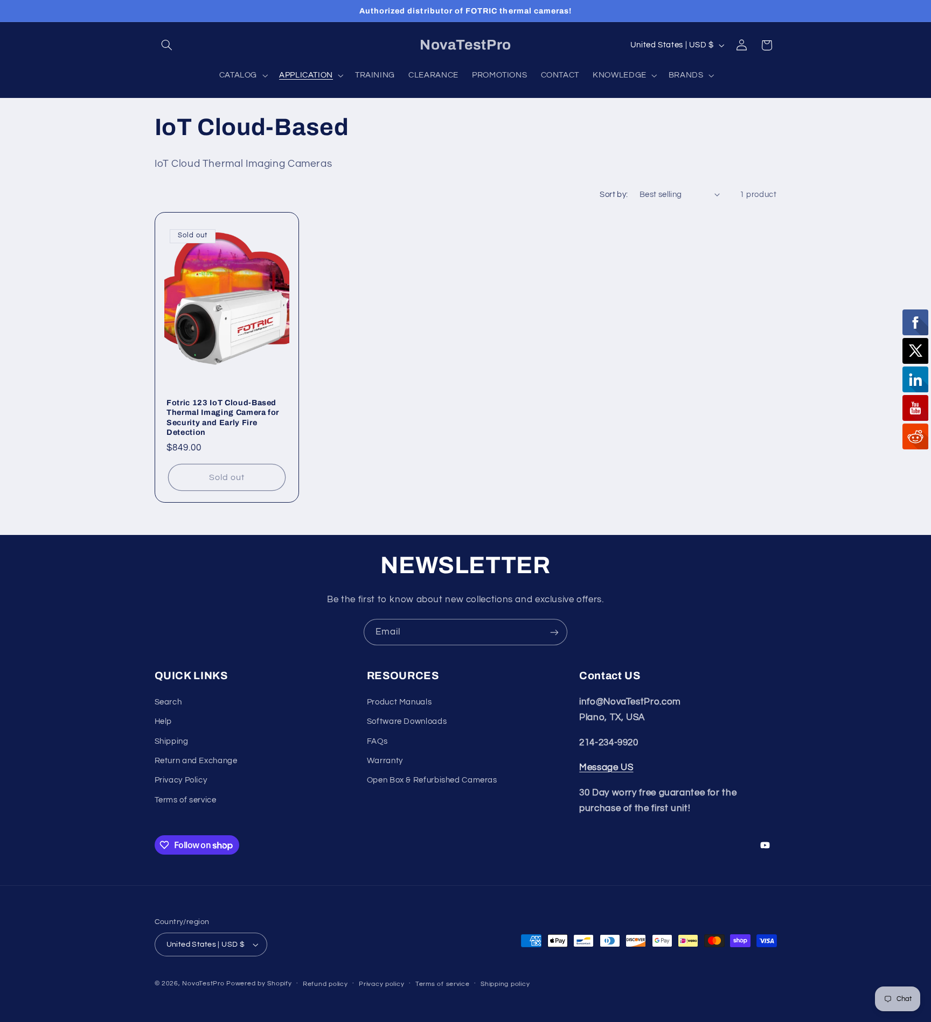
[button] (167, 45)
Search (168, 702)
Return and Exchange (196, 761)
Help (163, 721)
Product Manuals (399, 702)
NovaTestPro (203, 983)
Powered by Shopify (258, 983)
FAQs (377, 741)
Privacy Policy (181, 780)
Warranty (385, 761)
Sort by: (614, 195)
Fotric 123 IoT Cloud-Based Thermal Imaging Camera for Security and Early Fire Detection (222, 417)
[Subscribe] (554, 632)
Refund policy (325, 984)
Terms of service (186, 800)
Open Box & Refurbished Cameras (432, 780)
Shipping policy (505, 984)
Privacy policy (381, 984)
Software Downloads (407, 721)
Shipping (172, 741)
